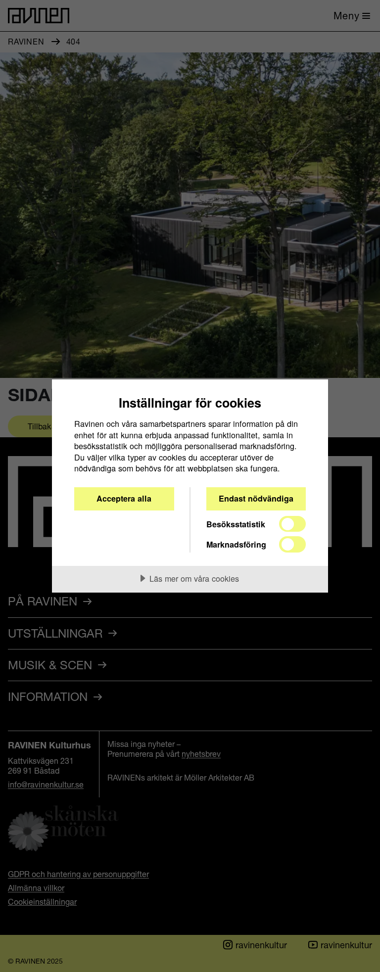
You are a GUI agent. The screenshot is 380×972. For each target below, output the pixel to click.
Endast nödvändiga (256, 498)
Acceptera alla (123, 498)
